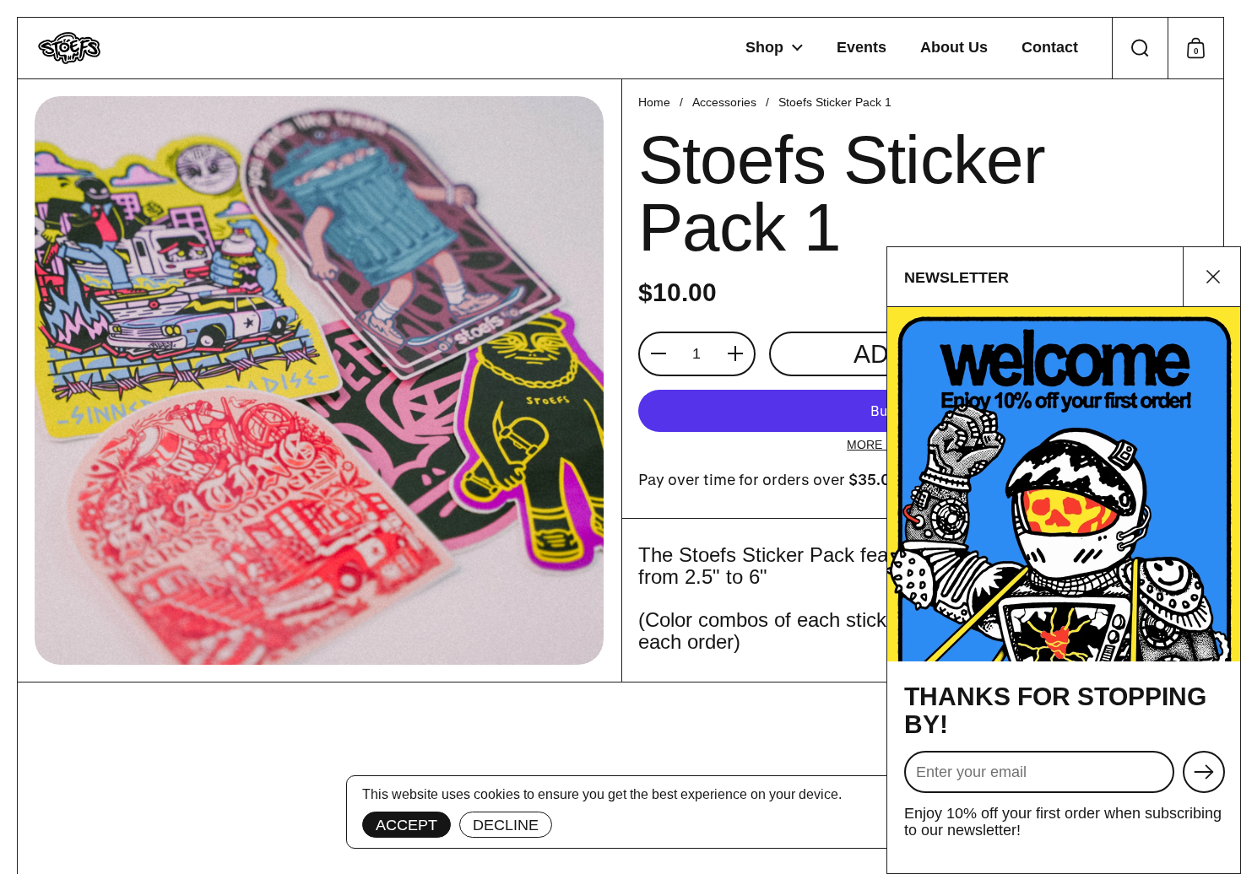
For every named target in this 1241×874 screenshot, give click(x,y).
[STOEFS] (69, 48)
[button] (1140, 48)
